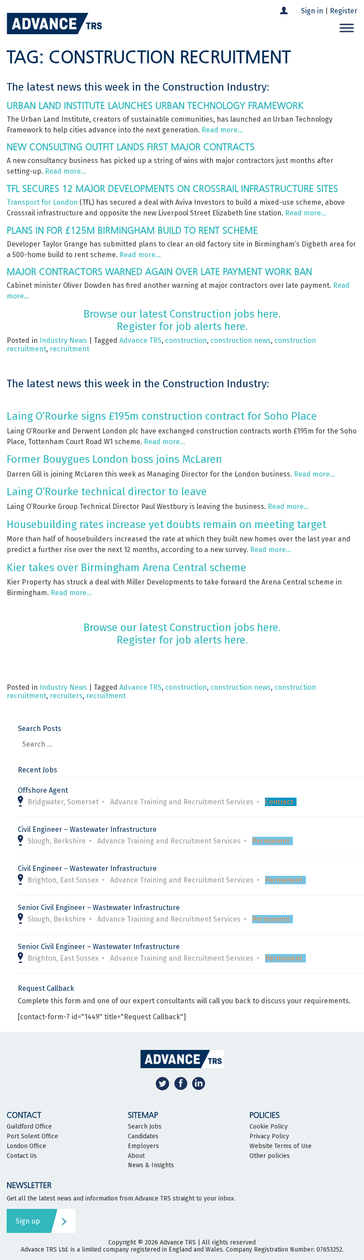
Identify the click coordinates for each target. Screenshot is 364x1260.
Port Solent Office (32, 1136)
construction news (240, 340)
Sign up (28, 1221)
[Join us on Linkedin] (198, 1083)
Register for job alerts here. (182, 326)
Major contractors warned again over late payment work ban (159, 271)
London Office (26, 1146)
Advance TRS (140, 340)
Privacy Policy (269, 1136)
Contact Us (22, 1156)
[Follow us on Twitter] (162, 1083)
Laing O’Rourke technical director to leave (107, 491)
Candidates (143, 1136)
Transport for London (42, 202)
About (136, 1156)
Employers (143, 1146)
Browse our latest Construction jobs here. (182, 314)
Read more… (222, 130)
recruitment (69, 349)
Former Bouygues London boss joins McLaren (114, 459)
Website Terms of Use (280, 1146)
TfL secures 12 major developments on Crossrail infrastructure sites (172, 188)
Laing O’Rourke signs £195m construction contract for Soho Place (162, 416)
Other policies (269, 1156)
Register (343, 11)
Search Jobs (145, 1126)
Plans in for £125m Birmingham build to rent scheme (132, 230)
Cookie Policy (268, 1126)
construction (186, 340)
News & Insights (151, 1165)
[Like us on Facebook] (180, 1083)
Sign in (312, 11)
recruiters (66, 696)
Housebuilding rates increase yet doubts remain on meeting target (166, 524)
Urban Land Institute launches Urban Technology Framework (155, 105)
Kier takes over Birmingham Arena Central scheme (126, 567)
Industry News (63, 340)
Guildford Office (29, 1126)
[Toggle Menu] (347, 28)
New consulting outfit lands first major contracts (131, 146)
